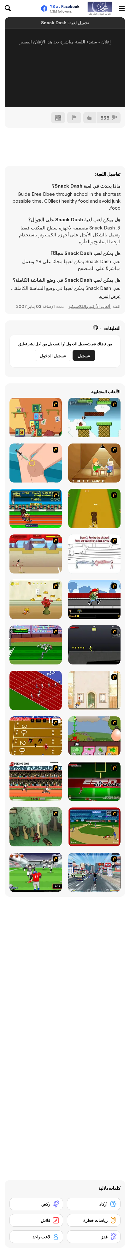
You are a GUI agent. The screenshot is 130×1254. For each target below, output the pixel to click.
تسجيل (84, 355)
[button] (110, 296)
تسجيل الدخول (53, 355)
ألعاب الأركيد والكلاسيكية (89, 306)
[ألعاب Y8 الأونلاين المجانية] (99, 8)
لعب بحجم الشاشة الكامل (65, 94)
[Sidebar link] (121, 8)
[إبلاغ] (74, 117)
